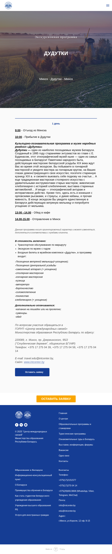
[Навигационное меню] (107, 5)
